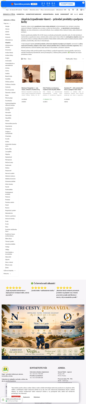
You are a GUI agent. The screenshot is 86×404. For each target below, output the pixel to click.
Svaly (6, 221)
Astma (7, 71)
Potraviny (6, 273)
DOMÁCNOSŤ (64, 14)
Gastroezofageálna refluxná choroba (10, 104)
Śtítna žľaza (8, 238)
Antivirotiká (8, 61)
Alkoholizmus (9, 40)
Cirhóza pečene (9, 82)
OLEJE (57, 14)
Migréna (7, 154)
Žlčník (6, 268)
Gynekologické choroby (9, 109)
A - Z (75, 14)
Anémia (7, 34)
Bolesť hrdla (8, 76)
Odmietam (37, 397)
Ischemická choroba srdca (10, 145)
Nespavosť (8, 170)
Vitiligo (7, 249)
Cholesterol (8, 129)
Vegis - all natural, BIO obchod (14, 10)
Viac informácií (22, 393)
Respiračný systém (10, 210)
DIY (72, 14)
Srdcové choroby (10, 218)
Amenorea (8, 50)
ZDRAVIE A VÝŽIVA (9, 14)
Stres (6, 227)
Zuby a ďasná (9, 262)
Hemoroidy (8, 115)
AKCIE (81, 14)
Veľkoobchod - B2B (61, 10)
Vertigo (7, 247)
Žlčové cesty (8, 265)
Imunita (7, 139)
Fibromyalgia (9, 98)
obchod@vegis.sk (67, 382)
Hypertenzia (8, 126)
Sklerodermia (9, 213)
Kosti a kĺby (8, 149)
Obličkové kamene (10, 179)
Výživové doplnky (8, 270)
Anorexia (7, 37)
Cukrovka (7, 87)
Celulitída (7, 79)
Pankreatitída (9, 189)
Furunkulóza (8, 101)
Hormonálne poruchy (11, 123)
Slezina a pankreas (10, 216)
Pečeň (7, 205)
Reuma (7, 208)
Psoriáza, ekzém (9, 202)
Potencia (7, 197)
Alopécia (7, 42)
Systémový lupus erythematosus (10, 235)
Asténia (7, 73)
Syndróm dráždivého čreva (11, 230)
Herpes (7, 121)
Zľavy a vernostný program (48, 10)
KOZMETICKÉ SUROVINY (33, 14)
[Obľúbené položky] (73, 10)
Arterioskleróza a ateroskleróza (10, 64)
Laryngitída (8, 151)
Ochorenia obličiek (10, 181)
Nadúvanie (8, 165)
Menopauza (8, 160)
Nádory (7, 168)
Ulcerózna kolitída (10, 244)
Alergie (7, 26)
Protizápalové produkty (9, 193)
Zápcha (7, 259)
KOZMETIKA (20, 14)
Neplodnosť (8, 157)
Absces (7, 29)
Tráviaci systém (9, 241)
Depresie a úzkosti (10, 92)
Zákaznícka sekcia (34, 10)
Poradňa (25, 10)
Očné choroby (9, 184)
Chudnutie (8, 136)
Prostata (7, 199)
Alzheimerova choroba (9, 46)
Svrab (7, 224)
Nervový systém (9, 173)
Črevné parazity (9, 90)
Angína (7, 58)
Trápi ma (6, 23)
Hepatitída (8, 118)
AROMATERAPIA (48, 14)
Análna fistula (9, 52)
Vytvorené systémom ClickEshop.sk (43, 403)
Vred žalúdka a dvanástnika (9, 253)
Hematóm (8, 112)
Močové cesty (9, 162)
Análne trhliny (9, 55)
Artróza (7, 68)
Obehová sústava (10, 176)
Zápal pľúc (8, 257)
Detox (7, 95)
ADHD (7, 32)
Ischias (7, 141)
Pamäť (7, 187)
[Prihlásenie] (77, 10)
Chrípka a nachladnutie (8, 132)
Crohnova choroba (10, 84)
